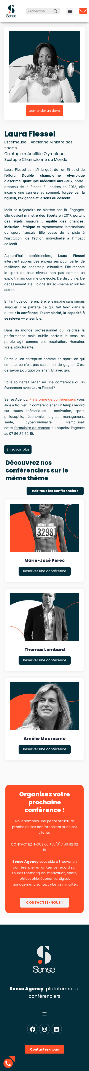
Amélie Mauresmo (44, 738)
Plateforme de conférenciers (52, 399)
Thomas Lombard (44, 650)
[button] (69, 11)
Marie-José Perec (44, 560)
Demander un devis (44, 110)
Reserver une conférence (44, 571)
